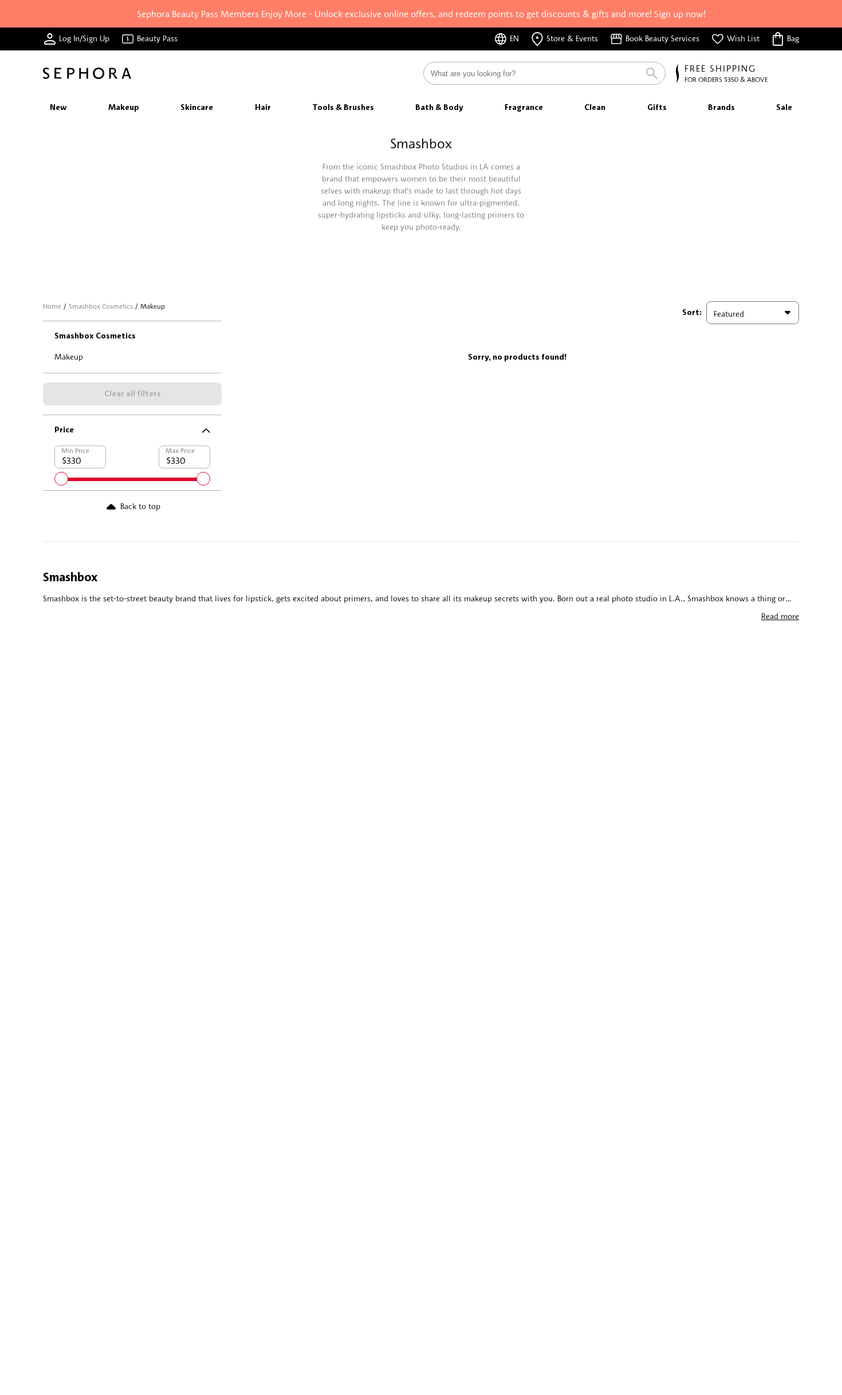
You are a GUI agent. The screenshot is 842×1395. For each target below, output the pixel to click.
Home (52, 306)
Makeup (68, 356)
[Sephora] (87, 73)
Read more (780, 616)
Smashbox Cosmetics (101, 306)
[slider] (61, 479)
